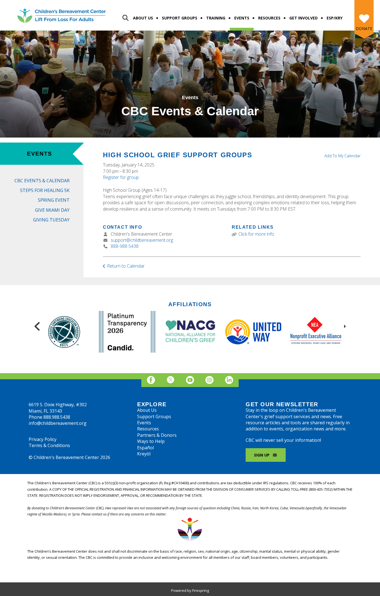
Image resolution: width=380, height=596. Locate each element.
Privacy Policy (42, 439)
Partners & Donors (157, 435)
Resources (269, 18)
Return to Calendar (126, 266)
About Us (143, 18)
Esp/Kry (334, 18)
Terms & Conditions (49, 445)
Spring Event (54, 200)
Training (215, 18)
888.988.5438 (56, 417)
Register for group (121, 177)
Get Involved (303, 18)
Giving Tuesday (51, 220)
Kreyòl (143, 454)
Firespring (200, 590)
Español (145, 448)
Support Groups (179, 18)
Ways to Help (151, 441)
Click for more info (256, 234)
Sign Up (262, 455)
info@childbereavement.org (58, 423)
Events (241, 18)
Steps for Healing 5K (45, 190)
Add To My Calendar (342, 155)
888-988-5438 (125, 246)
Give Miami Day (52, 210)
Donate (364, 28)
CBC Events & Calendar (42, 181)
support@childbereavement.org (142, 240)
